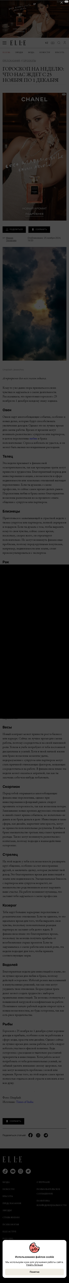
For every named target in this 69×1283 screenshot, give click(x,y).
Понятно (34, 1271)
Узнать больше (34, 1264)
